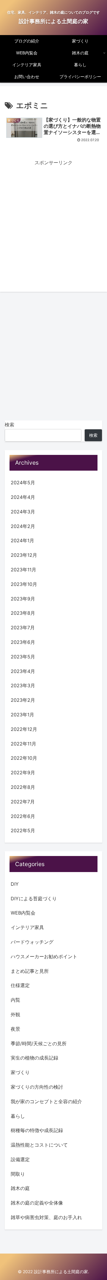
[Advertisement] (53, 220)
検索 (9, 425)
